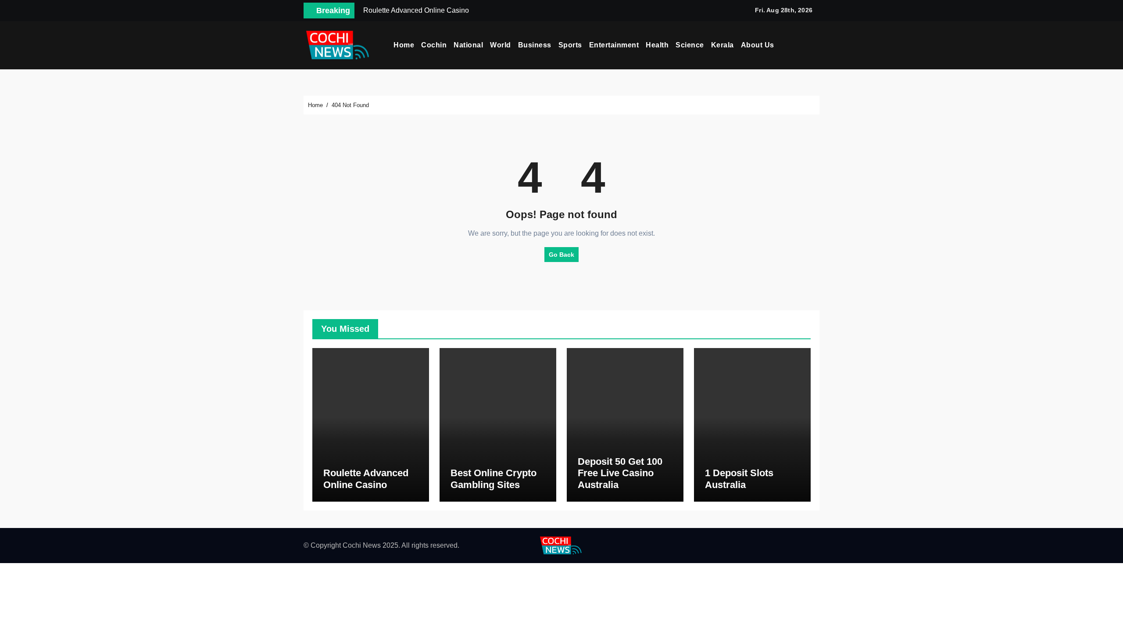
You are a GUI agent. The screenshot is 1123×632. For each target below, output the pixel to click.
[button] (816, 45)
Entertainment (614, 45)
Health (657, 45)
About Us (757, 45)
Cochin (434, 45)
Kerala (722, 45)
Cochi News (362, 545)
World (500, 45)
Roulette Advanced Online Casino (365, 478)
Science (690, 45)
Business (534, 45)
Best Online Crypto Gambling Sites (493, 478)
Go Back (561, 254)
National (468, 45)
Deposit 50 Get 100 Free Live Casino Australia (620, 473)
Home (403, 45)
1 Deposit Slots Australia (739, 478)
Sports (570, 45)
